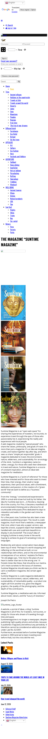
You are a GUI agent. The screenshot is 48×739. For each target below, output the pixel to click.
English (12, 720)
